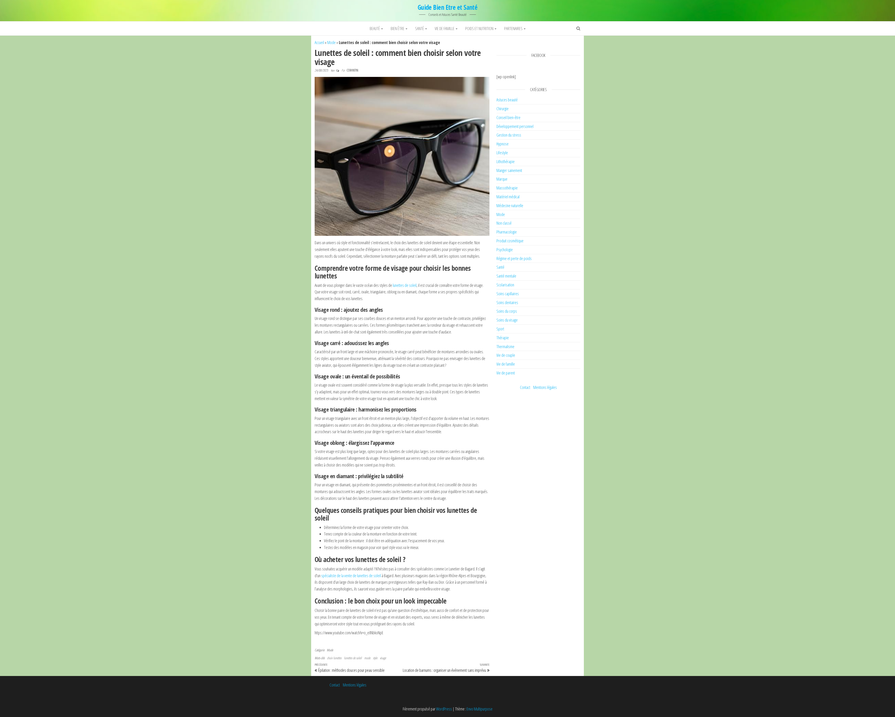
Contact (525, 387)
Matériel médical (508, 196)
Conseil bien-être (508, 117)
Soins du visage (507, 320)
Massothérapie (507, 188)
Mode (331, 42)
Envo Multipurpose (479, 709)
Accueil (319, 42)
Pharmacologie (506, 232)
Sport (500, 329)
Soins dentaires (507, 302)
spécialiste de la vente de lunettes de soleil (351, 575)
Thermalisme (505, 346)
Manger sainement (509, 170)
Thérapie (502, 337)
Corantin (352, 70)
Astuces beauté (507, 100)
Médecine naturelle (509, 205)
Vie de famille (445, 28)
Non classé (504, 223)
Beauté (375, 28)
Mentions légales (545, 387)
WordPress (444, 709)
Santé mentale (506, 276)
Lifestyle (502, 152)
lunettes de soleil (405, 285)
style (375, 658)
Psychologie (504, 249)
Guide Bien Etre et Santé (448, 7)
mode (367, 658)
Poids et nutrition (479, 28)
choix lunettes (334, 658)
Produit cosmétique (509, 241)
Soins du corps (506, 311)
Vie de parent (505, 373)
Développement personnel (515, 126)
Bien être (398, 28)
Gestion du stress (508, 135)
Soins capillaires (507, 293)
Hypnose (502, 144)
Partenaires (513, 28)
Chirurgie (502, 108)
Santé (420, 28)
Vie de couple (505, 355)
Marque (501, 179)
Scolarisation (505, 285)
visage (383, 658)
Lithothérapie (505, 161)
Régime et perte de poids (514, 258)
